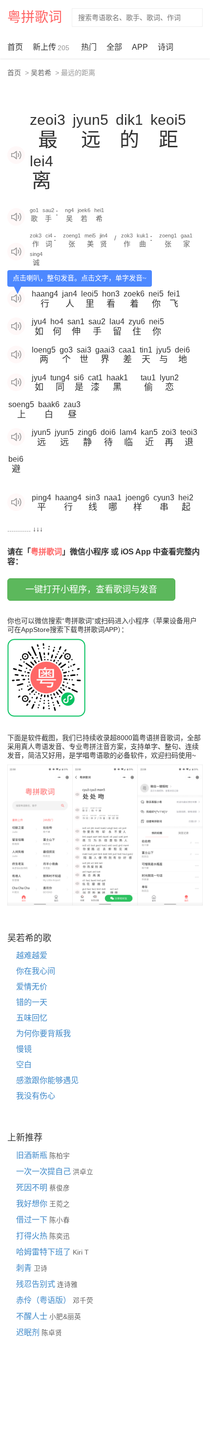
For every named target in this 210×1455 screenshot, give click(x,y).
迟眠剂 (29, 1332)
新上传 (51, 47)
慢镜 (24, 1049)
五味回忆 (31, 1018)
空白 (24, 1065)
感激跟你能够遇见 (47, 1080)
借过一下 (32, 1220)
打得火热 (32, 1236)
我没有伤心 (35, 1096)
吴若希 (41, 73)
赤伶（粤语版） (44, 1300)
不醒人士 (32, 1316)
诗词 (165, 47)
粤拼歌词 (34, 17)
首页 (15, 47)
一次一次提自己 (44, 1171)
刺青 (25, 1268)
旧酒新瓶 (32, 1155)
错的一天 (31, 1002)
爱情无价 (31, 987)
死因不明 (32, 1187)
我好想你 (32, 1203)
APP (140, 47)
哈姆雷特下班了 (44, 1252)
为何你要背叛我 (43, 1033)
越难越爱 (31, 955)
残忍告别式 (36, 1284)
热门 (89, 47)
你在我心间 (35, 971)
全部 (114, 47)
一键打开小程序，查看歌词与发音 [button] (91, 589)
